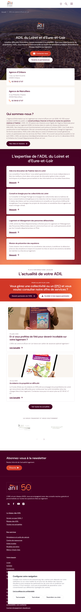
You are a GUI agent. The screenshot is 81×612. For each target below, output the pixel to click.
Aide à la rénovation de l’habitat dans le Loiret (27, 171)
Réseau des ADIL (12, 521)
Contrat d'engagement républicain (18, 608)
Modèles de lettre (12, 547)
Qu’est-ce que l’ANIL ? (14, 518)
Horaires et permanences (40, 60)
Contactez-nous (42, 53)
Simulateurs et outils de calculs (17, 537)
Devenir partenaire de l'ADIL (22, 296)
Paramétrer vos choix (53, 597)
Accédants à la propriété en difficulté (24, 383)
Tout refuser (36, 597)
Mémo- (13, 550)
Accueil (3, 12)
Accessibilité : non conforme (16, 605)
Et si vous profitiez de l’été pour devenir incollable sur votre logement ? (38, 338)
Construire (10, 569)
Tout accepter (20, 597)
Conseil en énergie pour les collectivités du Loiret (28, 193)
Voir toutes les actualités (40, 407)
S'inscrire (12, 468)
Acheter (9, 566)
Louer (8, 563)
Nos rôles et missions (17, 144)
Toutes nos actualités (14, 524)
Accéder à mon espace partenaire (56, 296)
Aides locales (11, 543)
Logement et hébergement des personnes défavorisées (31, 220)
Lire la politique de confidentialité (23, 591)
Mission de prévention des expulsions (24, 243)
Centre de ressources (14, 540)
